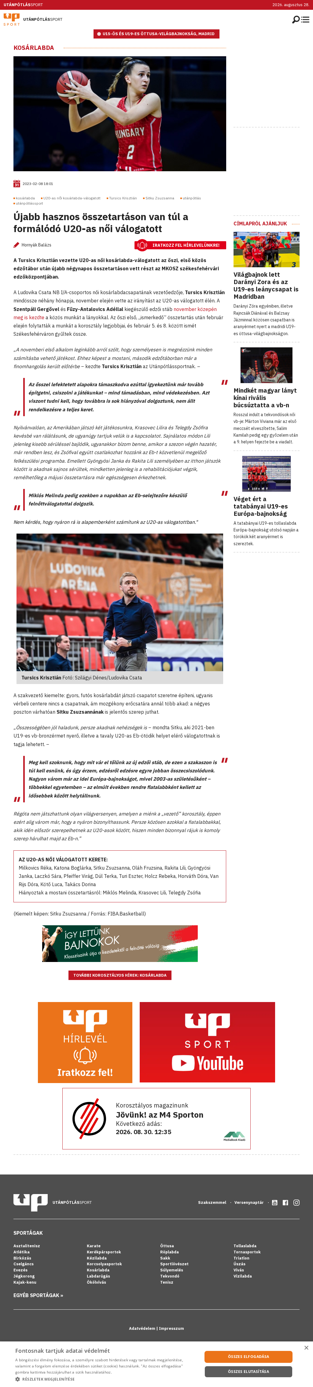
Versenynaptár (249, 1202)
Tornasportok (247, 1252)
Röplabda (169, 1252)
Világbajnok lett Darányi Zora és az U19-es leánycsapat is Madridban (266, 285)
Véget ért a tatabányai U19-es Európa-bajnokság (261, 506)
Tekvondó (169, 1276)
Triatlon (241, 1258)
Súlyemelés (171, 1270)
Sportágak (28, 1233)
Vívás (239, 1270)
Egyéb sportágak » (38, 1295)
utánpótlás (192, 198)
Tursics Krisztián (123, 198)
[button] (106, 1379)
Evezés (20, 1270)
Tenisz (166, 1282)
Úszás (239, 1264)
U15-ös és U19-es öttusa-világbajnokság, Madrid (159, 33)
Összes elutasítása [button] (248, 1371)
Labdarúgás (98, 1276)
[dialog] (156, 1364)
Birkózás (22, 1258)
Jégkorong (24, 1276)
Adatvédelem (142, 1328)
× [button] (306, 1348)
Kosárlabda (33, 47)
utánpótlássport (29, 203)
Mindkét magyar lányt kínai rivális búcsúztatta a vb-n (265, 397)
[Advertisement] (273, 82)
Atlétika (21, 1252)
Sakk (165, 1258)
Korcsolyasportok (104, 1264)
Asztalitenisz (26, 1245)
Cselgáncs (23, 1264)
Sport (23, 4)
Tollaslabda (245, 1245)
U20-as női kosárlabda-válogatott (72, 198)
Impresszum (171, 1328)
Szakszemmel (212, 1202)
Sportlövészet (174, 1264)
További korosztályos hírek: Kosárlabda (120, 975)
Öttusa (167, 1245)
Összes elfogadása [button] (248, 1356)
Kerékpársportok (104, 1252)
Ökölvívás (96, 1282)
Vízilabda (243, 1276)
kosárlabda (25, 198)
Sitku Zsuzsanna (159, 198)
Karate (94, 1245)
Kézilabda (97, 1258)
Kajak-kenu (24, 1282)
